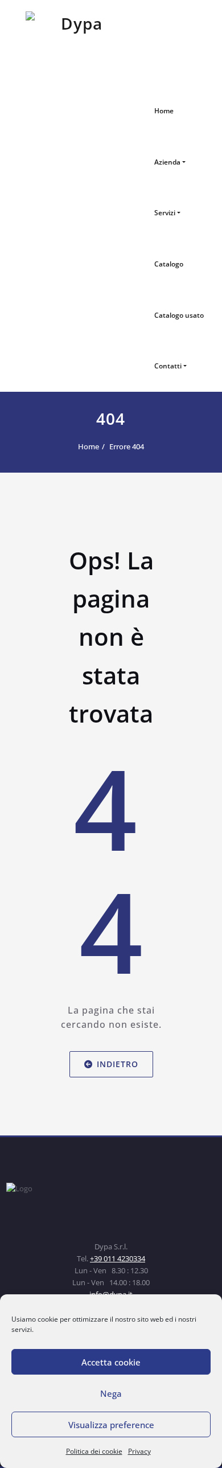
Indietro (117, 1063)
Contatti (168, 366)
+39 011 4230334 (117, 1258)
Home (164, 111)
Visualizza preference (111, 1424)
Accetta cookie (111, 1362)
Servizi (164, 213)
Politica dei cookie (94, 1451)
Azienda (167, 162)
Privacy (139, 1451)
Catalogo (168, 264)
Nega (111, 1393)
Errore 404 (126, 446)
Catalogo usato (179, 315)
